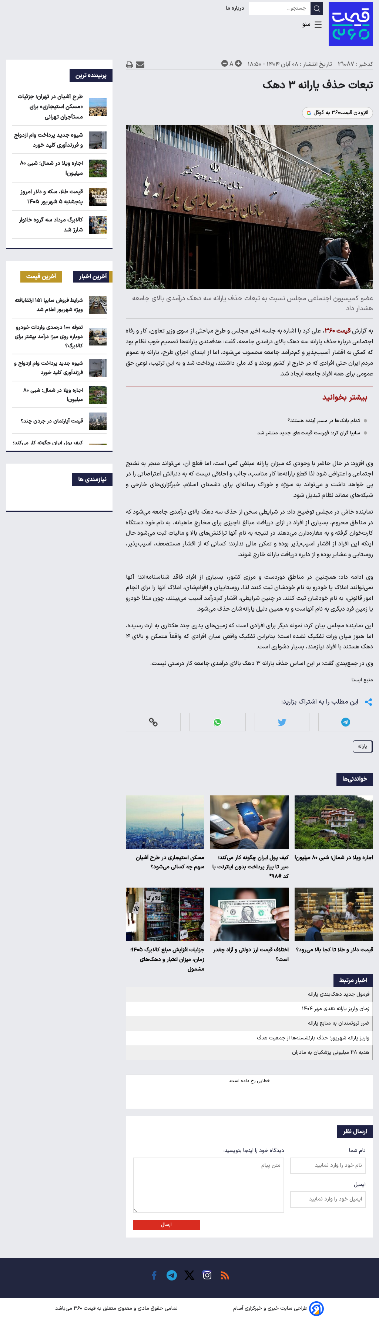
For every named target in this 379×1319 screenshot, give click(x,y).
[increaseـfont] (238, 63)
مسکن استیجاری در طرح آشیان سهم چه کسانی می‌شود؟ (170, 862)
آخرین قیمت (41, 276)
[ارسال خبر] (140, 65)
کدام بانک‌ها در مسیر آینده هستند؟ (324, 421)
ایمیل (360, 1185)
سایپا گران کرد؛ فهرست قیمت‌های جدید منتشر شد (308, 433)
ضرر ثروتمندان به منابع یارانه (338, 1023)
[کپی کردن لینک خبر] (153, 722)
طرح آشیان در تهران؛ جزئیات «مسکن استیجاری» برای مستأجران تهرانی (50, 107)
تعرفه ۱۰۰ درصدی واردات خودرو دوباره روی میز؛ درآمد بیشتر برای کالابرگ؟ (49, 337)
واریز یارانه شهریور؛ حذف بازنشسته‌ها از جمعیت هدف (313, 1038)
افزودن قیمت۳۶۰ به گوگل (340, 113)
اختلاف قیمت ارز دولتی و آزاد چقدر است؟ (251, 955)
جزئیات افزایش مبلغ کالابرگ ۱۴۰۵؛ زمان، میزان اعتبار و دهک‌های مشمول (167, 959)
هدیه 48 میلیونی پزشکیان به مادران (330, 1052)
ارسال (166, 1225)
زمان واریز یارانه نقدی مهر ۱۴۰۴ (335, 1009)
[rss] (225, 1275)
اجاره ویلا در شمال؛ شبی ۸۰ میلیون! (334, 858)
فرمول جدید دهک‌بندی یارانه (338, 994)
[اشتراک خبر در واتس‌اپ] (217, 722)
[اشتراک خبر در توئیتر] (282, 722)
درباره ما (236, 8)
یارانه (362, 746)
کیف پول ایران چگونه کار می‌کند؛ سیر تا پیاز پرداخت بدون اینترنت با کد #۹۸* (250, 867)
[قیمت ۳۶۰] (351, 24)
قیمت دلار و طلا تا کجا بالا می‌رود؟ (334, 950)
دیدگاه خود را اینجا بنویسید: (254, 1151)
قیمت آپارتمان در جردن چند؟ (52, 421)
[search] (317, 8)
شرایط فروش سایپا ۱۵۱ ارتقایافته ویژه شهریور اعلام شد (49, 305)
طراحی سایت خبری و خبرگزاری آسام (270, 1308)
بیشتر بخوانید (345, 397)
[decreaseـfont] (224, 63)
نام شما (357, 1151)
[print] (129, 65)
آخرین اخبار (93, 276)
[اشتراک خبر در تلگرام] (345, 722)
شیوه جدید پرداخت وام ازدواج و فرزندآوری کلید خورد (48, 368)
